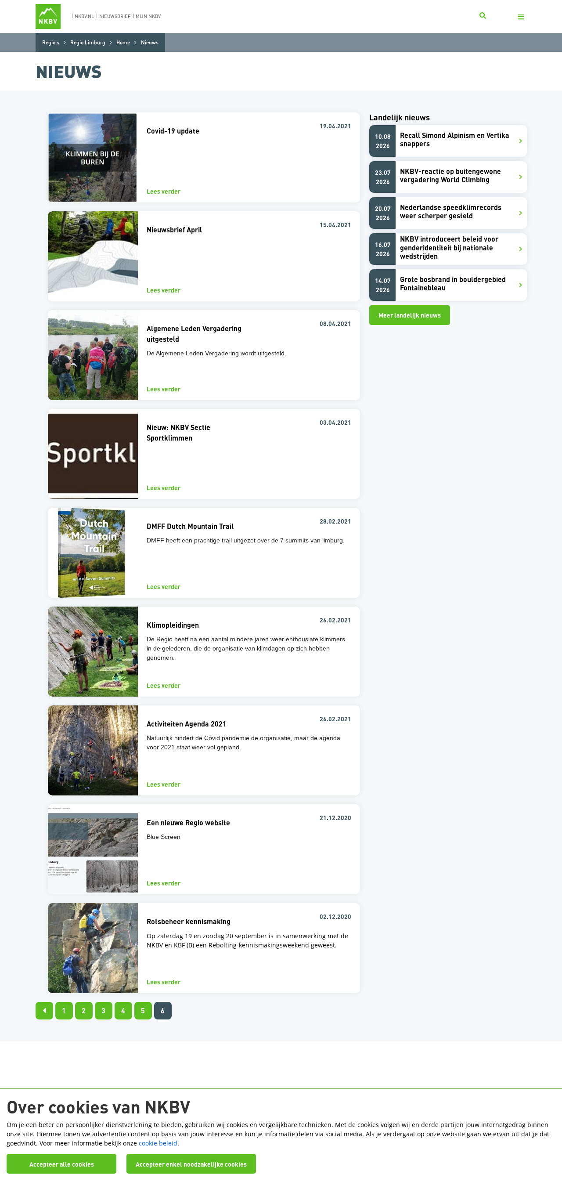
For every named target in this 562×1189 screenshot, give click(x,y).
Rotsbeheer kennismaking (189, 921)
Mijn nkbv (148, 16)
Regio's (50, 42)
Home (123, 42)
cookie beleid (158, 1143)
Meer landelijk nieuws (409, 315)
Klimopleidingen (173, 624)
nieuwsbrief (114, 16)
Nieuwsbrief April (174, 229)
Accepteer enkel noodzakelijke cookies (191, 1164)
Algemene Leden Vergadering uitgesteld (194, 333)
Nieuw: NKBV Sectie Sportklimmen (178, 432)
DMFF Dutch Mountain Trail (190, 526)
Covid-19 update (173, 130)
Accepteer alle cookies (61, 1164)
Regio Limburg (87, 42)
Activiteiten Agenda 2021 (187, 723)
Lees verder (163, 191)
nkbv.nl (84, 16)
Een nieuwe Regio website (188, 822)
